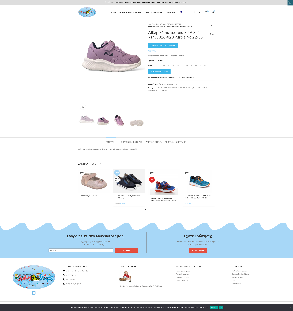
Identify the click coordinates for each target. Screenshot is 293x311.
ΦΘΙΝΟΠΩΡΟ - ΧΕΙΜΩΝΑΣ (158, 90)
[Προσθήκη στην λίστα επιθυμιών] (108, 188)
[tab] (111, 140)
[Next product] (213, 25)
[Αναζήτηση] (194, 12)
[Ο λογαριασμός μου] (199, 12)
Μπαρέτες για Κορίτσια (89, 196)
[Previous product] (209, 25)
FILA (212, 34)
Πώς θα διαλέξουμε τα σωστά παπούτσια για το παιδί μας (140, 286)
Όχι (221, 307)
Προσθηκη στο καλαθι (159, 71)
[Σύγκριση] (108, 183)
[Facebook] (33, 293)
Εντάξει (213, 307)
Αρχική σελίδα (153, 24)
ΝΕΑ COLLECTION (166, 24)
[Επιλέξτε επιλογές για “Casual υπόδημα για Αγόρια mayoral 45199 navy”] (143, 172)
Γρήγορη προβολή (108, 178)
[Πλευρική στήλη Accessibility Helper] (290, 2)
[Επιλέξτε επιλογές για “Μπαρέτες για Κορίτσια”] (108, 172)
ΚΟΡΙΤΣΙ (178, 24)
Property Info (124, 289)
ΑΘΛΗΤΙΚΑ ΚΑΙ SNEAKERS (167, 88)
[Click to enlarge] (83, 107)
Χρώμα (151, 60)
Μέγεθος (151, 65)
